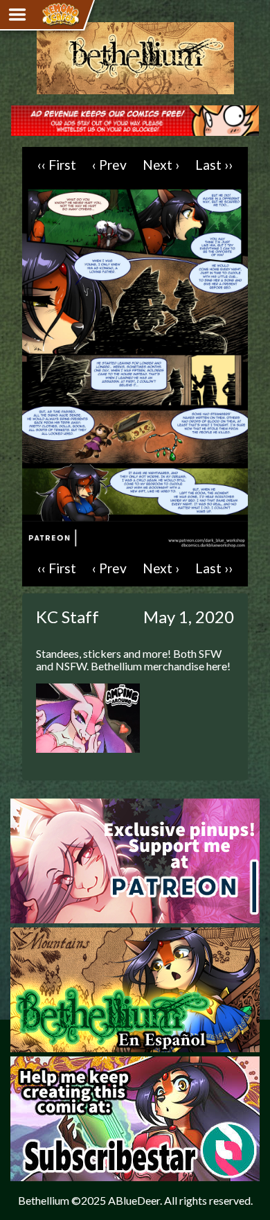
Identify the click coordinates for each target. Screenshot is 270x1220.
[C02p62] (135, 543)
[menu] (17, 14)
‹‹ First (56, 165)
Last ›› (214, 165)
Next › (161, 165)
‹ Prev (109, 165)
